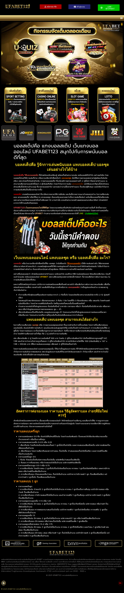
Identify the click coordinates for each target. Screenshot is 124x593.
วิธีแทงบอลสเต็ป (74, 263)
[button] (121, 18)
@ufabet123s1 (91, 213)
